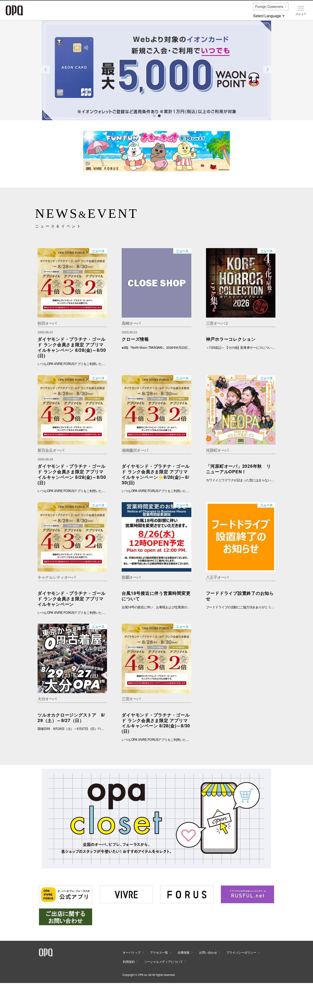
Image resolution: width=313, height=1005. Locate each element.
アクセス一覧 (159, 952)
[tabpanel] (156, 70)
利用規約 (129, 961)
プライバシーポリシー (241, 952)
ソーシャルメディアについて (163, 961)
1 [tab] (154, 115)
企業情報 (183, 952)
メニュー (300, 13)
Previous (46, 72)
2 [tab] (159, 115)
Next (267, 72)
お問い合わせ (208, 952)
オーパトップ (132, 952)
